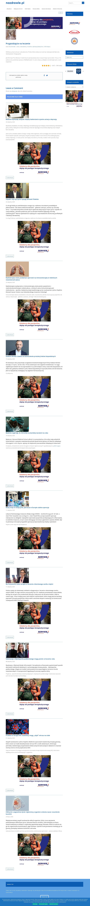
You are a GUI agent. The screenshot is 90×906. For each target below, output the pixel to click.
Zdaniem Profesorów (57, 8)
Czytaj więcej (10, 177)
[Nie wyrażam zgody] (88, 902)
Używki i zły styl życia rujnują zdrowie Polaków (22, 199)
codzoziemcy (23, 46)
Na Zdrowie (12, 46)
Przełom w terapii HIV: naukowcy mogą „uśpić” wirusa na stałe (28, 735)
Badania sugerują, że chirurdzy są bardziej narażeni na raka (27, 433)
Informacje (47, 46)
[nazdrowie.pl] (19, 3)
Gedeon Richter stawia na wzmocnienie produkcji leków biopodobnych (31, 356)
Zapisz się (69, 57)
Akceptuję (35, 904)
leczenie (29, 46)
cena (18, 46)
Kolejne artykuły (34, 875)
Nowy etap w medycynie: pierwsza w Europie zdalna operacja (27, 507)
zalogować (14, 91)
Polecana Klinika (36, 8)
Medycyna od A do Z (18, 8)
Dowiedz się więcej (54, 904)
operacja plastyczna (37, 46)
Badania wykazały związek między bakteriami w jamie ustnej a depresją (31, 119)
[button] (65, 71)
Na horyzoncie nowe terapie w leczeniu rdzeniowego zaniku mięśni (29, 584)
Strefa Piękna (27, 8)
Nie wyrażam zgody (43, 904)
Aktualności (9, 8)
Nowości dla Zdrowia (46, 8)
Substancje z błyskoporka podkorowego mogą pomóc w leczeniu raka (30, 659)
